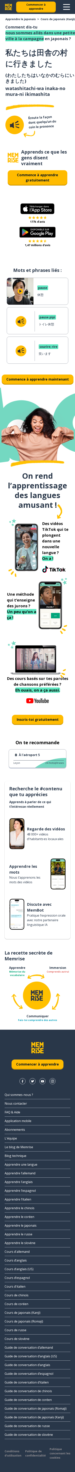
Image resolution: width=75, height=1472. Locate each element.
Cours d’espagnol (17, 1278)
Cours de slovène (17, 1339)
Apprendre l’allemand (20, 1173)
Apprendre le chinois (19, 1208)
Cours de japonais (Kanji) (58, 19)
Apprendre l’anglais (19, 1182)
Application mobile (18, 1121)
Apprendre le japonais (20, 19)
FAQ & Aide (12, 1112)
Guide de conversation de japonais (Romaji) (36, 1408)
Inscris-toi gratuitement (38, 719)
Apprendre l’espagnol (20, 1190)
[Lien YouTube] (42, 1081)
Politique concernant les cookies (60, 1453)
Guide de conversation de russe (27, 1426)
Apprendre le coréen (19, 1217)
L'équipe (11, 1138)
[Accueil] (13, 158)
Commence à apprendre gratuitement (37, 177)
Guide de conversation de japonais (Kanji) (34, 1417)
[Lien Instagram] (52, 1081)
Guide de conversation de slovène (29, 1434)
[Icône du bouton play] (20, 291)
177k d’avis (37, 221)
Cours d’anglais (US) (19, 1269)
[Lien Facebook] (22, 1081)
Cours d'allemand (17, 1251)
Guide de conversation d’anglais (27, 1365)
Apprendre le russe (18, 1234)
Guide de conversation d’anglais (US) (31, 1356)
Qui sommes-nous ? (19, 1095)
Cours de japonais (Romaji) (24, 1321)
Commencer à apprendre (36, 6)
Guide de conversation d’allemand (29, 1347)
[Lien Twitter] (32, 1081)
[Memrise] (8, 7)
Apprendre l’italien (18, 1199)
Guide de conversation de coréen (28, 1400)
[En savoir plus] (66, 7)
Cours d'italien (15, 1286)
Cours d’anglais (16, 1260)
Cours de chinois (16, 1295)
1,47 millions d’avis (37, 245)
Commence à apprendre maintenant (37, 379)
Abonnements (15, 1129)
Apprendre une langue (21, 1164)
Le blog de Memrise (19, 1147)
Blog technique (15, 1156)
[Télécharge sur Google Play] (37, 232)
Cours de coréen (16, 1304)
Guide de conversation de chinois (28, 1391)
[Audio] (14, 125)
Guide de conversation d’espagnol (29, 1373)
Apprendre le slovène (20, 1243)
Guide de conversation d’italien (27, 1382)
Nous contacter (16, 1103)
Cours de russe (15, 1330)
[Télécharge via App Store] (37, 208)
